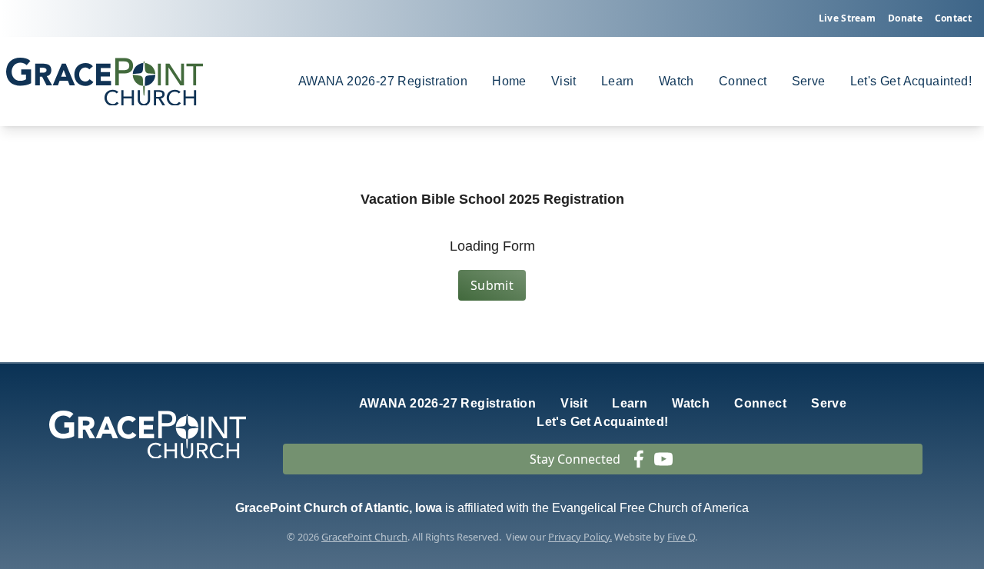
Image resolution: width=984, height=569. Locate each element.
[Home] (104, 82)
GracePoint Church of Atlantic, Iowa (338, 507)
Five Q (681, 537)
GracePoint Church (364, 537)
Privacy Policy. (580, 537)
